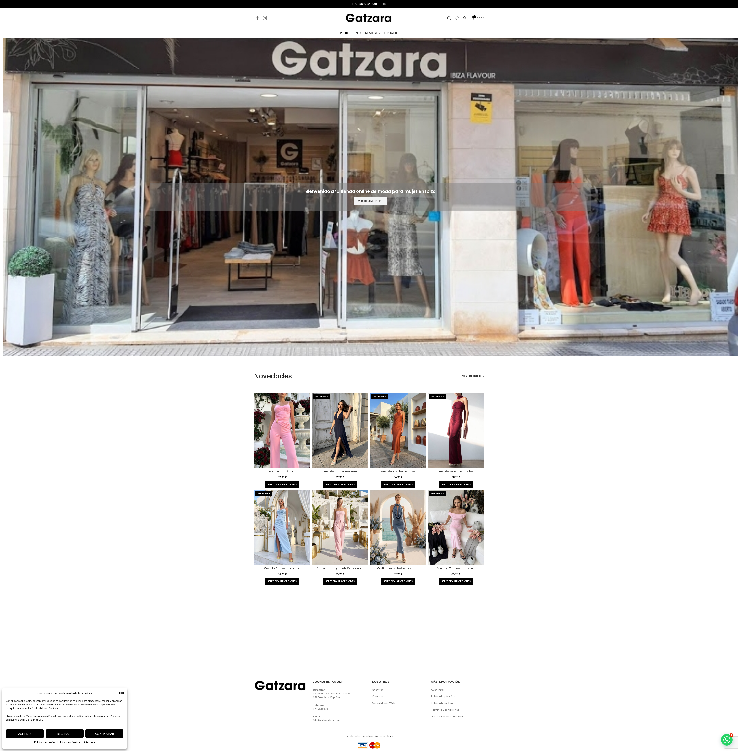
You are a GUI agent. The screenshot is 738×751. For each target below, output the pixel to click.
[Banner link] (370, 197)
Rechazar (64, 733)
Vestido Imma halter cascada (398, 568)
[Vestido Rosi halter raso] (398, 430)
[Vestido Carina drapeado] (282, 527)
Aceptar (24, 733)
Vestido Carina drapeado (282, 568)
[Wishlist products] (457, 18)
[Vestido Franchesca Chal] (456, 430)
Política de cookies (44, 742)
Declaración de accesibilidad (447, 716)
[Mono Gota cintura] (282, 430)
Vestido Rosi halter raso (398, 471)
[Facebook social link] (257, 18)
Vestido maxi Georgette (340, 471)
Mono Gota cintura (282, 471)
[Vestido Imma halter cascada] (398, 527)
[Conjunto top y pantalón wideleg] (340, 527)
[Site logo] (369, 17)
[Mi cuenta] (464, 18)
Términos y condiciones (445, 709)
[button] (121, 693)
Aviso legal (89, 742)
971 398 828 (320, 708)
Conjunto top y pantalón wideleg (340, 568)
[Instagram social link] (265, 18)
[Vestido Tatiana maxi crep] (456, 527)
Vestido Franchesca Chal (456, 471)
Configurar (104, 733)
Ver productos (473, 376)
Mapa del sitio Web (383, 703)
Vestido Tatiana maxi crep (456, 568)
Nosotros (377, 689)
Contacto (378, 696)
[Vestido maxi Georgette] (340, 430)
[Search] (449, 18)
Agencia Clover (384, 735)
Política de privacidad (69, 742)
